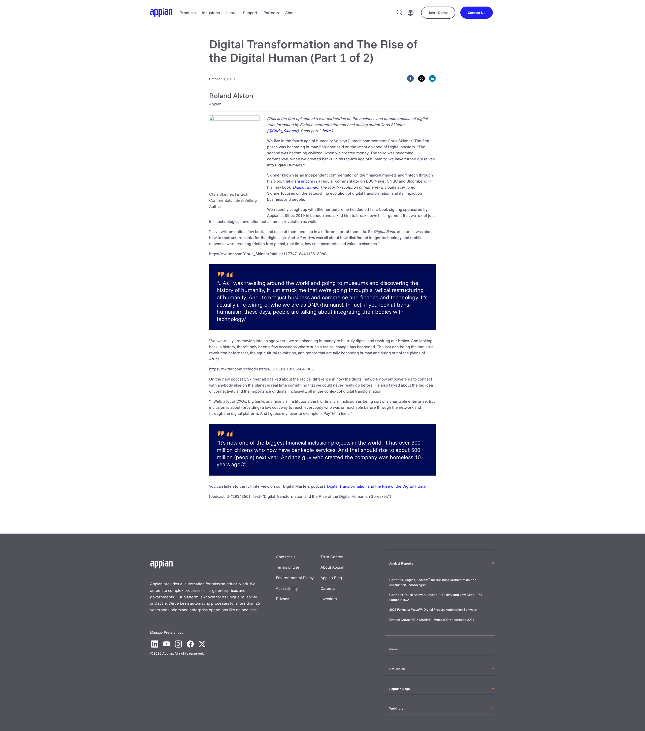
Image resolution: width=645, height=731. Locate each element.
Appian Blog (331, 577)
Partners (271, 12)
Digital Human (305, 187)
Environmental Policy (295, 577)
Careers (327, 588)
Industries (211, 12)
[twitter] (421, 78)
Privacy (282, 598)
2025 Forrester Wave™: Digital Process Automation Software (433, 609)
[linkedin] (432, 78)
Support (250, 12)
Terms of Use (287, 567)
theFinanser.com (298, 181)
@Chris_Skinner (282, 130)
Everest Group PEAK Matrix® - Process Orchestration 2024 (431, 620)
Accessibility (287, 588)
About (290, 12)
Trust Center (331, 556)
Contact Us (285, 556)
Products (188, 12)
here (326, 130)
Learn (231, 12)
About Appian (332, 567)
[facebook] (410, 78)
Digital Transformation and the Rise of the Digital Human (377, 486)
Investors (328, 598)
